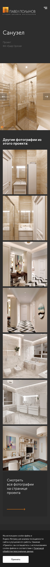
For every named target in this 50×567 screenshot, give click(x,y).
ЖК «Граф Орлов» (12, 46)
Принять (15, 559)
